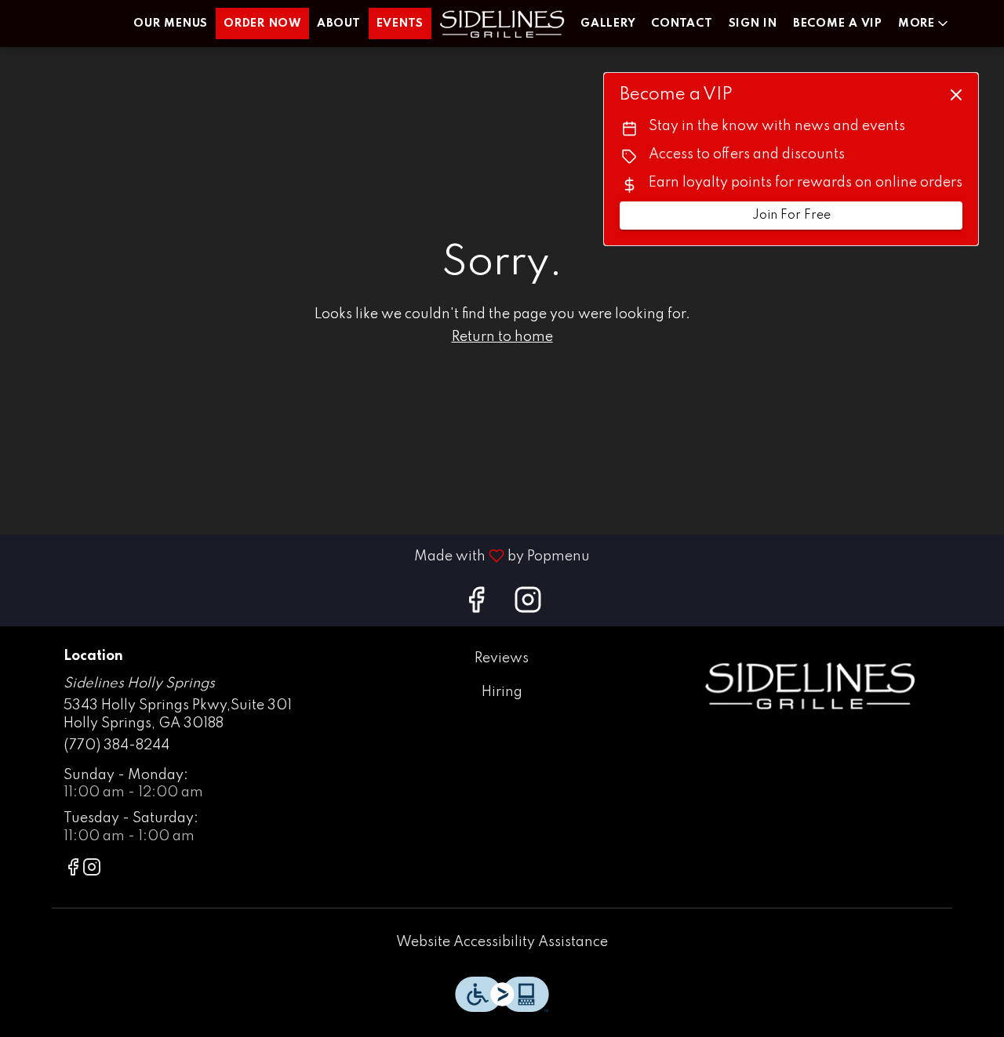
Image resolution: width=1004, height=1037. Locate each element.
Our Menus (170, 23)
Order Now (262, 23)
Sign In (753, 23)
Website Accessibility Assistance (502, 942)
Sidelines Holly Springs (810, 685)
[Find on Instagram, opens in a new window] (528, 605)
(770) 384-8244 (116, 745)
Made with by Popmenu (301, 556)
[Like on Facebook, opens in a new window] (476, 605)
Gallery (607, 23)
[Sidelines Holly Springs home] (502, 23)
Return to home (502, 337)
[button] (924, 23)
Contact (681, 23)
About (339, 23)
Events (400, 23)
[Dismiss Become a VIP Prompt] (956, 94)
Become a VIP (837, 23)
